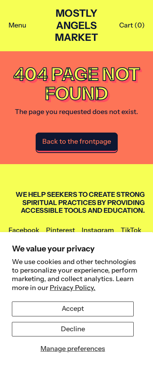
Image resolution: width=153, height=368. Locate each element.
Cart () (132, 27)
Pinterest (60, 230)
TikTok (131, 230)
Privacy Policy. (72, 288)
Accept (73, 309)
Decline (73, 329)
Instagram (98, 230)
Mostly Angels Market (76, 25)
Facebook (24, 230)
